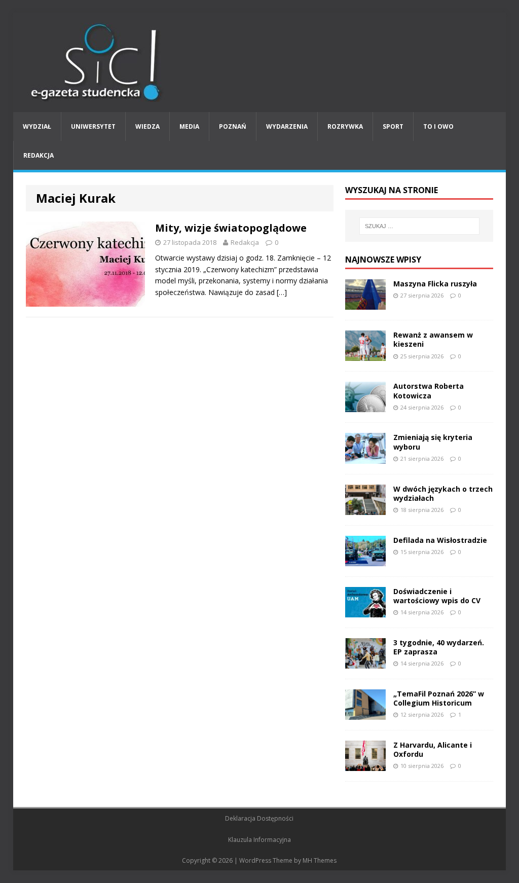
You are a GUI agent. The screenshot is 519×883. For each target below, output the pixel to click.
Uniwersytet (93, 126)
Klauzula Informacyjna (259, 839)
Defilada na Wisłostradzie (440, 540)
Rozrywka (345, 126)
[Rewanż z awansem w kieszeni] (365, 355)
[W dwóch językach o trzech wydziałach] (365, 508)
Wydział (37, 126)
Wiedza (147, 126)
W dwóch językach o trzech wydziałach (443, 493)
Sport (393, 126)
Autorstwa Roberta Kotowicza (428, 390)
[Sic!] (259, 62)
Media (189, 126)
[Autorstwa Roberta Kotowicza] (365, 406)
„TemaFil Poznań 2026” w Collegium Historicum (438, 698)
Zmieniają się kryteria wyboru (432, 441)
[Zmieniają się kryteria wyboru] (365, 457)
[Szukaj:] (419, 226)
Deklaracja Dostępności (259, 818)
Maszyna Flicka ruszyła (435, 283)
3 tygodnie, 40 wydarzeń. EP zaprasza (438, 647)
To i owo (438, 126)
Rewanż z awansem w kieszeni (433, 339)
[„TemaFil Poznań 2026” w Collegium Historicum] (365, 714)
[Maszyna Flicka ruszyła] (365, 304)
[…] (282, 292)
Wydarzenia (287, 126)
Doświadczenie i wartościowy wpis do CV (436, 595)
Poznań (232, 126)
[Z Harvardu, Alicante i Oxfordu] (365, 765)
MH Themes (320, 860)
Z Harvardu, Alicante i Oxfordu (432, 749)
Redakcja (38, 155)
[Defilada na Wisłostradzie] (365, 560)
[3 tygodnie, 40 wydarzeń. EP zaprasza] (365, 663)
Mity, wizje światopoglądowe (231, 228)
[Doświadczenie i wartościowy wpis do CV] (365, 611)
